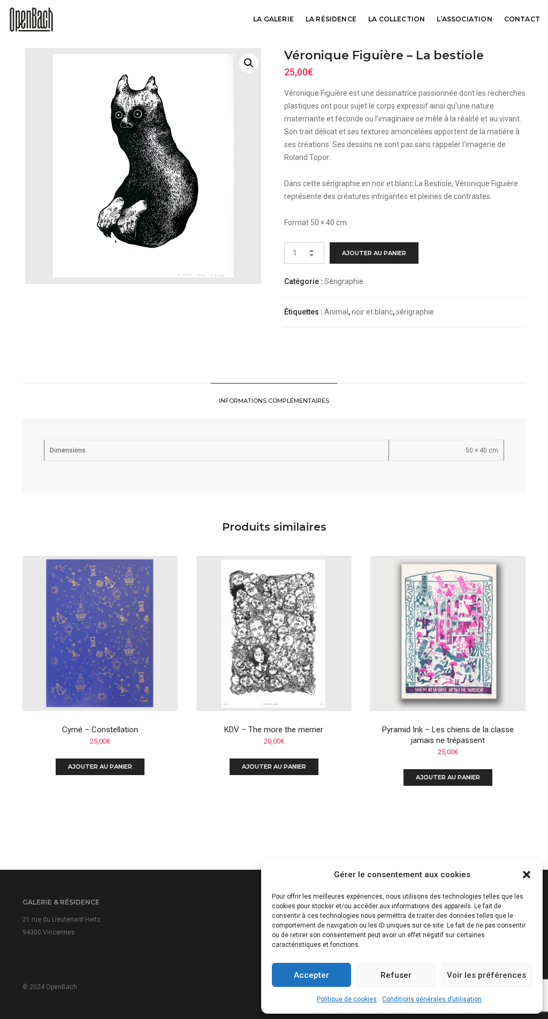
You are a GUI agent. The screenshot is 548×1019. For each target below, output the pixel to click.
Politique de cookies (347, 999)
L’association (464, 19)
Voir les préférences (486, 975)
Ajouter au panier (374, 253)
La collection (396, 19)
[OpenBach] (31, 18)
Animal (336, 312)
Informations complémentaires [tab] (274, 400)
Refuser (396, 975)
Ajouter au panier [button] (100, 766)
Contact (522, 19)
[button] (526, 874)
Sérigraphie (343, 281)
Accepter (311, 975)
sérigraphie (415, 312)
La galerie (273, 19)
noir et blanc (372, 312)
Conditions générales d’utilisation (432, 999)
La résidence (331, 19)
